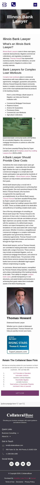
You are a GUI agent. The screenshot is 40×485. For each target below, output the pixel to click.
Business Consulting (9, 433)
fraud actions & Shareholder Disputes (22, 384)
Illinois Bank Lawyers (10, 51)
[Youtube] (23, 464)
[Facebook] (11, 464)
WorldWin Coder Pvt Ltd (21, 478)
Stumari (33, 478)
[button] (35, 5)
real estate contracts (22, 375)
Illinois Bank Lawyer (23, 176)
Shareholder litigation (22, 380)
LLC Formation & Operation (22, 373)
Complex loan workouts (11, 77)
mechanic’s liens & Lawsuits (22, 386)
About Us (5, 436)
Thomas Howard (15, 58)
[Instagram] (17, 464)
